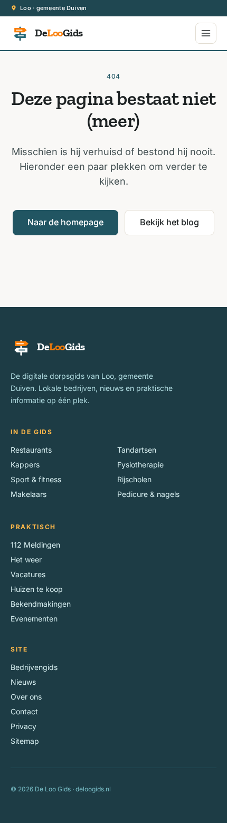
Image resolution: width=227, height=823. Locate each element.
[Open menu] (205, 33)
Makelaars (28, 494)
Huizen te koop (37, 589)
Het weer (26, 559)
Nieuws (23, 681)
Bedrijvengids (34, 667)
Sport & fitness (36, 479)
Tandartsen (136, 449)
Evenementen (34, 618)
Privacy (23, 726)
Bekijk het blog (169, 222)
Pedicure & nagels (148, 494)
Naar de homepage (65, 222)
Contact (24, 711)
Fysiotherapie (140, 464)
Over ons (26, 696)
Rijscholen (134, 479)
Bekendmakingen (41, 603)
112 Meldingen (35, 544)
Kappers (25, 464)
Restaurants (31, 449)
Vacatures (28, 574)
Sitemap (25, 740)
